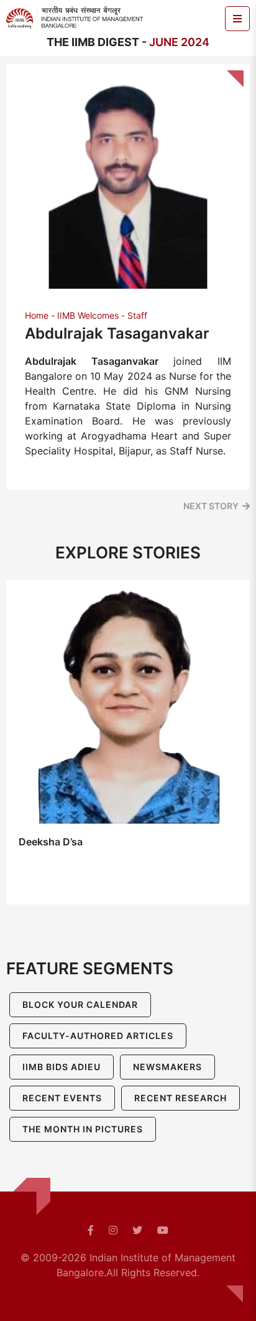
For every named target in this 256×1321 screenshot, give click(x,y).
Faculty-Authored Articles (97, 1035)
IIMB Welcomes (88, 315)
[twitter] (137, 1230)
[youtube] (162, 1230)
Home (36, 315)
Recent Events (62, 1098)
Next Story (211, 506)
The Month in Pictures (82, 1129)
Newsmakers (167, 1066)
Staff (137, 315)
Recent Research (180, 1098)
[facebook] (91, 1230)
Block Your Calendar (80, 1004)
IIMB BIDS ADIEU (61, 1066)
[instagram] (113, 1230)
